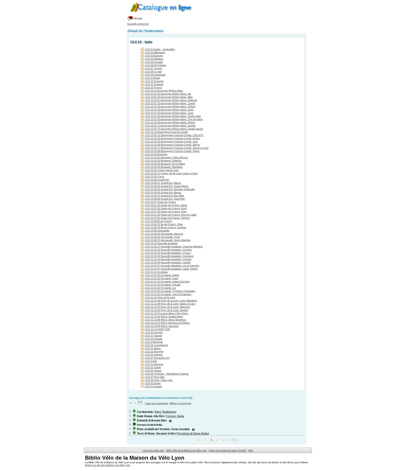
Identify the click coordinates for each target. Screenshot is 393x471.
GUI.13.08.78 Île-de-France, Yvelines (165, 227)
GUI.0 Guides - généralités (160, 49)
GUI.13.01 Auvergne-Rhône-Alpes (164, 90)
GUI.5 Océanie (153, 386)
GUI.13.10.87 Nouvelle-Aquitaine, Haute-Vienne (171, 268)
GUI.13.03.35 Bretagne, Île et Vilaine (165, 163)
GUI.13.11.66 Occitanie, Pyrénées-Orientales (170, 291)
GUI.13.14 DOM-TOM (157, 329)
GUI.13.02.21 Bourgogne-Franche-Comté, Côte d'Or (174, 135)
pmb (250, 450)
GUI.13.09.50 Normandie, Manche (164, 233)
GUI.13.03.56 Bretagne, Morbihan (163, 167)
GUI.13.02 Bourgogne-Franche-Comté (166, 132)
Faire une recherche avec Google (227, 450)
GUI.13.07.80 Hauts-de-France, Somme (167, 218)
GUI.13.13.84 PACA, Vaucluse (162, 326)
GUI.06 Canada (154, 62)
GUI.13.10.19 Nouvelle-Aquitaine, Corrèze (168, 249)
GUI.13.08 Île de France (158, 221)
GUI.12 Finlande (154, 84)
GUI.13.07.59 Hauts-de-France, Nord (166, 208)
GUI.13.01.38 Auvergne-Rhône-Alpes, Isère (169, 109)
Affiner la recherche (180, 403)
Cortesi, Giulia (175, 416)
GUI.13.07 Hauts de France (160, 202)
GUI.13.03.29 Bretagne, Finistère (163, 160)
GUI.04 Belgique (154, 58)
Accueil (138, 18)
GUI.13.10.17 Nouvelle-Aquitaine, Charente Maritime (174, 246)
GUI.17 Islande (153, 335)
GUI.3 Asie (151, 361)
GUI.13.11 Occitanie (156, 272)
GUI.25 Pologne (154, 354)
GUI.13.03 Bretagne (156, 154)
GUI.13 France (153, 87)
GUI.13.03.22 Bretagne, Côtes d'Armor (166, 157)
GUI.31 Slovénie (154, 364)
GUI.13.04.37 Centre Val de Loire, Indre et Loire (171, 173)
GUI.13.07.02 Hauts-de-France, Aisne (166, 205)
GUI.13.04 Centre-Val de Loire (162, 170)
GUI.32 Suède (153, 367)
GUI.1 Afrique (152, 78)
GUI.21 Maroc (153, 348)
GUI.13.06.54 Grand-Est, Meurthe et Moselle (170, 189)
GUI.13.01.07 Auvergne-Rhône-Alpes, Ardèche (171, 100)
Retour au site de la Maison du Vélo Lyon (107, 465)
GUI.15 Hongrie (154, 332)
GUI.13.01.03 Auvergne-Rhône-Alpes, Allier (169, 97)
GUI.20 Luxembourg (156, 345)
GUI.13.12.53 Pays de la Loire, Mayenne (167, 307)
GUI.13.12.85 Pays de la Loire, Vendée (166, 310)
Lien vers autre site (153, 450)
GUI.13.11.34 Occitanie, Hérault (162, 284)
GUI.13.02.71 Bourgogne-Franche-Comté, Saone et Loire (177, 148)
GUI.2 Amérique (154, 342)
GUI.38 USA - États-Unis (159, 380)
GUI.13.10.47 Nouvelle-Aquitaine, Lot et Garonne (172, 265)
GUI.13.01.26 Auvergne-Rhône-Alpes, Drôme (170, 106)
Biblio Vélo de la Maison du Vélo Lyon (186, 450)
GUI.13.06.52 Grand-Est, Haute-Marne (166, 186)
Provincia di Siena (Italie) (193, 433)
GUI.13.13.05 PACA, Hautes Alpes (164, 316)
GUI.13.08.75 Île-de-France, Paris (164, 224)
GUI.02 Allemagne (155, 52)
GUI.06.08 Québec (155, 65)
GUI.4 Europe (153, 383)
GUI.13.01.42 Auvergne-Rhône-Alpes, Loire (169, 113)
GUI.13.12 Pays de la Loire (160, 297)
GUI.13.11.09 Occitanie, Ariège (162, 275)
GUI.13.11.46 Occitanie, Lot (160, 288)
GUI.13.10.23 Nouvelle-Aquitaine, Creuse (168, 253)
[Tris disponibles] (140, 403)
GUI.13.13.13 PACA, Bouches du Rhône (167, 322)
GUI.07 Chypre (153, 68)
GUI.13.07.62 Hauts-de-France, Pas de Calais (170, 214)
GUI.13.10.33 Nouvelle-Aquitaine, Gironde (168, 259)
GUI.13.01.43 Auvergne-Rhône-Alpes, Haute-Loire (173, 116)
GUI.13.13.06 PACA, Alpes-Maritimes (165, 319)
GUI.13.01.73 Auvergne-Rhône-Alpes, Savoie (170, 125)
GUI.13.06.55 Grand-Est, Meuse (163, 192)
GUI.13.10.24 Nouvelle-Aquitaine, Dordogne (169, 256)
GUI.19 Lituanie (153, 338)
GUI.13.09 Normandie (157, 230)
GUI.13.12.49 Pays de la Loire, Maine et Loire (170, 303)
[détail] (129, 411)
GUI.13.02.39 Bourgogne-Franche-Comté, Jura (171, 141)
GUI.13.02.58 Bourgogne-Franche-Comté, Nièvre (172, 144)
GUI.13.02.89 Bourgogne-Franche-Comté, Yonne (172, 151)
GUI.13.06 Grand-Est (157, 179)
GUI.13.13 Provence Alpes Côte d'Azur (166, 313)
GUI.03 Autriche (154, 55)
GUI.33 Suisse (153, 370)
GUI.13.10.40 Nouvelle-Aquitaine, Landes (168, 262)
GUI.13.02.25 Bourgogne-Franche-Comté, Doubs (172, 138)
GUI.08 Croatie (153, 71)
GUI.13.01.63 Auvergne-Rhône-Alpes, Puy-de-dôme (174, 119)
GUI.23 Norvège (154, 351)
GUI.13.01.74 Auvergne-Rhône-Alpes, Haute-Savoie (174, 128)
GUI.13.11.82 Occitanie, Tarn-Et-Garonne (168, 294)
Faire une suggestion (156, 403)
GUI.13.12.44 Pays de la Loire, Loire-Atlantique (171, 300)
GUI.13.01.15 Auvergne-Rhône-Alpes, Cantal (170, 103)
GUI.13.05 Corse (154, 176)
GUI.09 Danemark (155, 74)
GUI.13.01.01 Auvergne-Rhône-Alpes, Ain (168, 93)
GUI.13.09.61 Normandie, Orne (162, 237)
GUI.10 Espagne (154, 81)
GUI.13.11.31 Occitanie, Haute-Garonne (167, 281)
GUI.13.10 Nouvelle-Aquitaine (161, 243)
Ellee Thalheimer (165, 412)
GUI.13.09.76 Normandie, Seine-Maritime (168, 240)
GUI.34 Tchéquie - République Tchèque (167, 373)
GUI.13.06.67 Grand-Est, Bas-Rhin (164, 195)
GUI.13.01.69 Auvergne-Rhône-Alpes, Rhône (170, 122)
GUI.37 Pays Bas (155, 377)
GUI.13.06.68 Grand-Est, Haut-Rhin (165, 198)
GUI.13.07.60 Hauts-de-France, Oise (165, 211)
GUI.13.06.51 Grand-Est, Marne (163, 183)
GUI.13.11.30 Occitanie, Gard (161, 278)
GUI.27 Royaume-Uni (157, 357)
